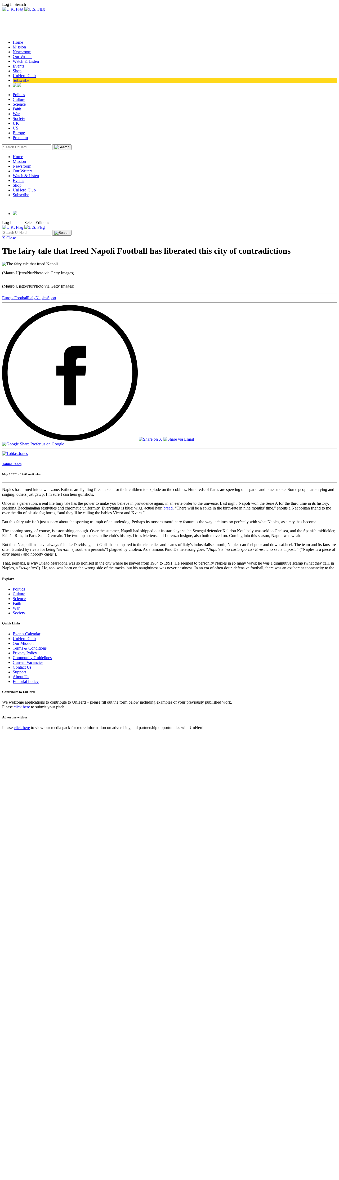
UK (16, 123)
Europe (19, 133)
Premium (20, 137)
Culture (19, 99)
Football (21, 298)
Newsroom (22, 52)
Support (19, 672)
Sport (51, 298)
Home (18, 42)
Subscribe (21, 80)
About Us (21, 676)
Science (19, 104)
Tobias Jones (11, 464)
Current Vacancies (28, 662)
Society (19, 118)
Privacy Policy (25, 653)
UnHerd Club (24, 75)
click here (22, 707)
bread (168, 508)
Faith (17, 109)
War (16, 113)
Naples (41, 298)
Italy (31, 298)
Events (18, 66)
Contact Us (22, 667)
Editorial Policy (26, 681)
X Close (9, 238)
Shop (17, 71)
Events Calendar (26, 634)
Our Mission (23, 643)
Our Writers (22, 56)
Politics (19, 94)
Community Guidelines (32, 657)
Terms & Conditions (30, 648)
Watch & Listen (26, 61)
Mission (19, 47)
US (15, 128)
